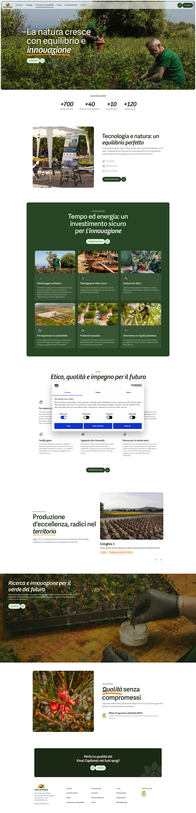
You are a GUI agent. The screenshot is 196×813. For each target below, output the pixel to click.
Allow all (127, 426)
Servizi (59, 5)
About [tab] (128, 392)
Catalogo (29, 5)
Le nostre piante (72, 793)
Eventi (83, 5)
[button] (156, 559)
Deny (69, 426)
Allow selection (98, 426)
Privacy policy (121, 793)
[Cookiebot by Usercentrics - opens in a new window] (133, 385)
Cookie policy (121, 798)
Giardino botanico (71, 5)
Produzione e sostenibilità (45, 5)
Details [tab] (98, 392)
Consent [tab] (67, 392)
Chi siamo (19, 5)
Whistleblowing (121, 802)
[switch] (86, 417)
